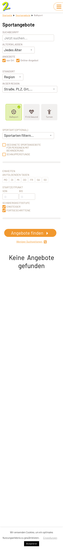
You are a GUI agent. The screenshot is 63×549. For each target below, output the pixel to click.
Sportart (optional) (15, 129)
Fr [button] (31, 179)
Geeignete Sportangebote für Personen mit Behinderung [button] (23, 147)
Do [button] (24, 179)
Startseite (7, 15)
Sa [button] (38, 179)
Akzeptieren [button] (31, 543)
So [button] (45, 179)
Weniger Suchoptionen (29, 241)
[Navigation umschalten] (59, 6)
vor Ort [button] (10, 60)
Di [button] (12, 179)
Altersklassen (12, 44)
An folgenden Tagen (15, 174)
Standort (8, 71)
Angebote (8, 56)
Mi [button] (18, 179)
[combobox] (18, 50)
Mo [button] (5, 179)
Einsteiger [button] (13, 206)
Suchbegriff (10, 32)
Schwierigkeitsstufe (16, 202)
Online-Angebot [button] (29, 60)
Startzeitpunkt (12, 187)
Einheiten (8, 171)
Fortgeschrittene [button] (18, 210)
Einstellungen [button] (50, 537)
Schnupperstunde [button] (18, 154)
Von (4, 191)
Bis (21, 191)
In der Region (11, 83)
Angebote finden (27, 233)
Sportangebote (23, 15)
